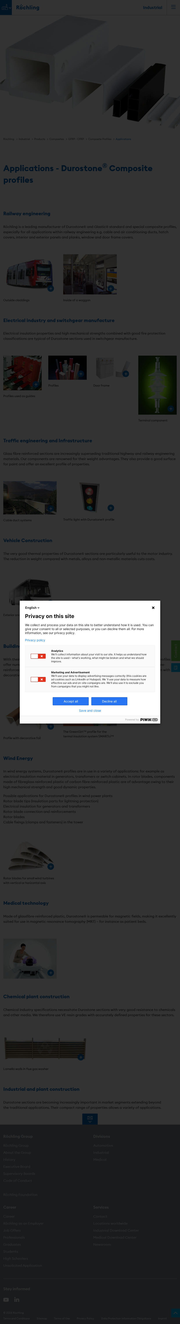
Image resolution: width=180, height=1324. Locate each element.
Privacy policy (35, 640)
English (31, 607)
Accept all (71, 701)
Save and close (90, 710)
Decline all (109, 701)
